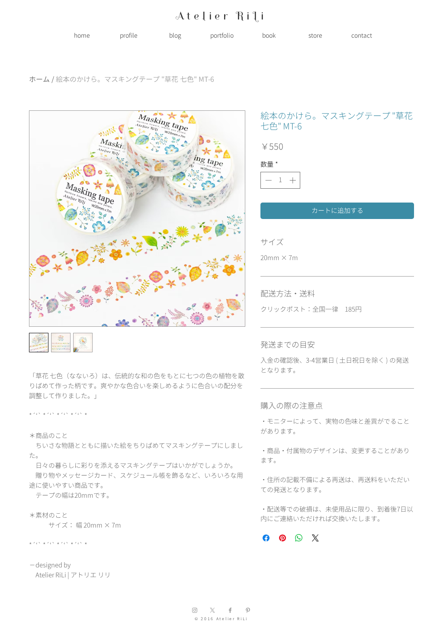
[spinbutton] (280, 180)
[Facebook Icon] (230, 610)
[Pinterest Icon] (247, 610)
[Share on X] (315, 538)
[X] (212, 610)
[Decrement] (267, 180)
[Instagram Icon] (194, 610)
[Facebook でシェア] (266, 538)
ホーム (39, 79)
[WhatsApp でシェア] (299, 538)
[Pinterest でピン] (282, 538)
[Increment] (293, 180)
